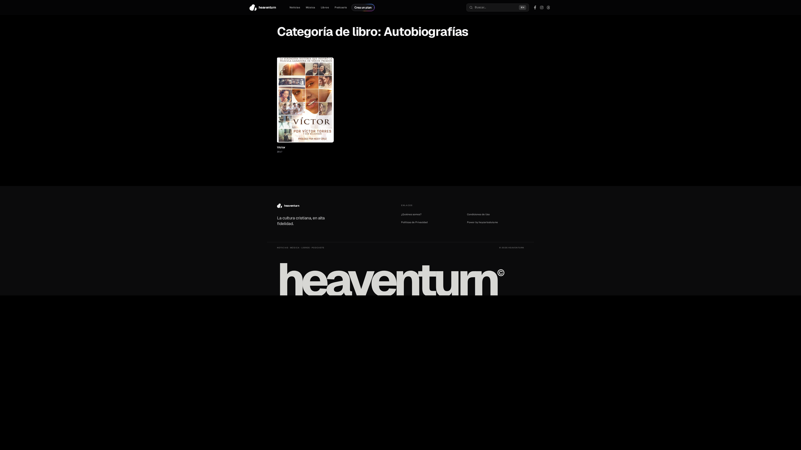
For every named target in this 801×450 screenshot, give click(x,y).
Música (310, 7)
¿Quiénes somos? (411, 214)
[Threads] (548, 7)
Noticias (295, 7)
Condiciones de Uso (478, 214)
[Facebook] (535, 7)
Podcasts (341, 7)
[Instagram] (542, 7)
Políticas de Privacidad (414, 222)
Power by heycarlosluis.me (482, 222)
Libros (325, 7)
